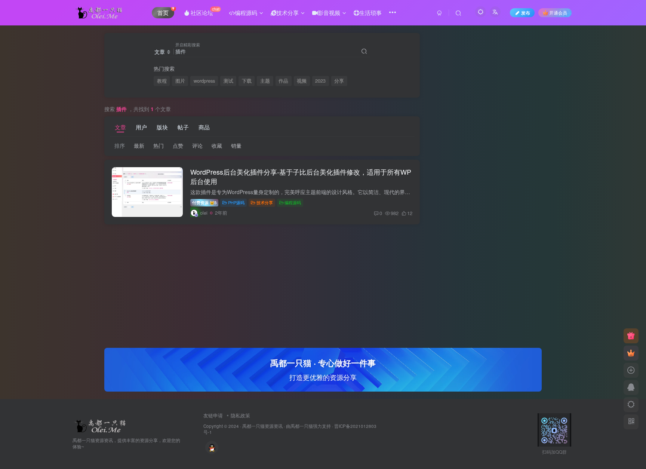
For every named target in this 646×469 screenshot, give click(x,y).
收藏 (217, 145)
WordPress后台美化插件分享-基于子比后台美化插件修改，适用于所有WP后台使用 (300, 176)
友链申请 (213, 415)
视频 (302, 80)
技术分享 (264, 202)
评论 (197, 145)
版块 (162, 127)
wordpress (204, 80)
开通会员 (558, 12)
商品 (204, 127)
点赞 (178, 145)
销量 (236, 145)
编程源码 (292, 202)
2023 (320, 80)
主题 (265, 80)
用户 (141, 127)
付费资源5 (204, 202)
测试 (228, 80)
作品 (283, 80)
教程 (162, 80)
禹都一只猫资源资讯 (262, 426)
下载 (247, 80)
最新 (139, 145)
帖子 (183, 127)
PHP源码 (236, 202)
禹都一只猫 (301, 426)
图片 (180, 80)
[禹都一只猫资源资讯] (101, 425)
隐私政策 (240, 415)
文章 (120, 127)
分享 (339, 80)
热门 (158, 145)
